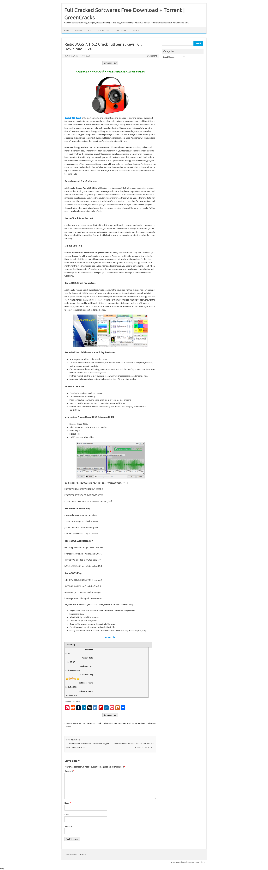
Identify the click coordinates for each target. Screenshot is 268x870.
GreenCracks (72, 56)
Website (68, 826)
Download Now (110, 63)
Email (67, 815)
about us (136, 30)
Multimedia (121, 30)
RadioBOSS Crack (94, 723)
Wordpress (201, 862)
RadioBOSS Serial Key (136, 723)
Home (66, 30)
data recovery (104, 30)
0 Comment (152, 56)
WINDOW (78, 30)
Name (67, 803)
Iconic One (175, 862)
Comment (69, 771)
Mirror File (110, 637)
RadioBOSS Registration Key (114, 723)
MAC (90, 30)
